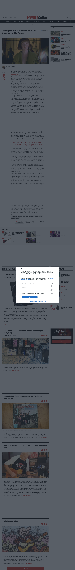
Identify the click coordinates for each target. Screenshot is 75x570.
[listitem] (37, 283)
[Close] (56, 269)
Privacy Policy (43, 301)
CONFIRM (30, 297)
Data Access (37, 301)
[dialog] (37, 285)
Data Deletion (31, 301)
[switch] (51, 286)
